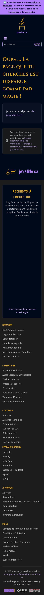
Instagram (7, 461)
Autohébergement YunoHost (16, 375)
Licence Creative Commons (15, 542)
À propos (6, 492)
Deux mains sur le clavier (15, 392)
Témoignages (8, 551)
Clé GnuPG (7, 510)
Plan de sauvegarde (12, 343)
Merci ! (5, 555)
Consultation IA (10, 339)
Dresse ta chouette (12, 383)
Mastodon (7, 465)
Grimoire (6, 415)
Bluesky (6, 456)
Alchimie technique (12, 420)
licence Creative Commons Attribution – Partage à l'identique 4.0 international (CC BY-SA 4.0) (23, 144)
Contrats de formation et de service (20, 528)
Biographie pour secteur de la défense (21, 501)
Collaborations (9, 424)
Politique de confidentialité (16, 574)
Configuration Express (13, 330)
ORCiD (5, 478)
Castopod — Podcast (12, 470)
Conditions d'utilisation (14, 533)
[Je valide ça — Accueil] (22, 25)
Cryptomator (8, 388)
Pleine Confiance (10, 437)
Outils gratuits (9, 433)
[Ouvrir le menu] (5, 38)
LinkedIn (6, 452)
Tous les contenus (11, 442)
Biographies (8, 497)
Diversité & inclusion (12, 515)
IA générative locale (12, 370)
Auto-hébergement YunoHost (17, 352)
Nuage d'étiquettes (12, 559)
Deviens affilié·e (10, 546)
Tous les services (10, 356)
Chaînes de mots (10, 379)
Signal (5, 474)
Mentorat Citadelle (11, 347)
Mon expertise (9, 506)
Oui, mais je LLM (10, 428)
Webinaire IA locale (12, 397)
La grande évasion (11, 334)
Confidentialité (9, 537)
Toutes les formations (13, 401)
